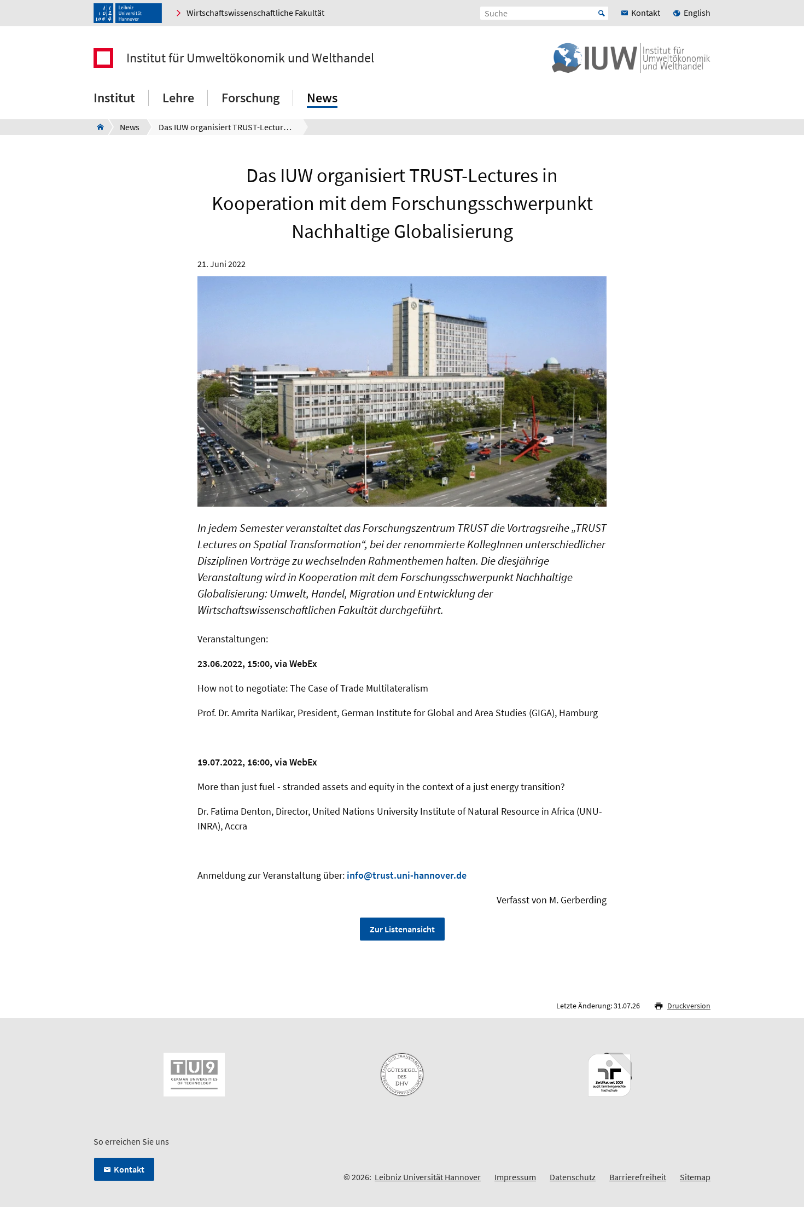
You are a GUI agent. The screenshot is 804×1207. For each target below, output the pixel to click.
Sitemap (695, 1176)
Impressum (515, 1176)
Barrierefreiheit (637, 1176)
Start (601, 13)
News (322, 97)
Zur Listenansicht (402, 929)
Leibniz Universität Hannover (428, 1176)
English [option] (697, 12)
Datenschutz (573, 1176)
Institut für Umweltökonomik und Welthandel (250, 58)
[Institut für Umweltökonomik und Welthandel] (97, 127)
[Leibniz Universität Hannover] (128, 13)
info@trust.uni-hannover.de (407, 875)
